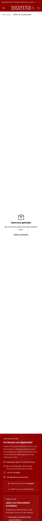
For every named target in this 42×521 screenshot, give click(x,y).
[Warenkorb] (38, 8)
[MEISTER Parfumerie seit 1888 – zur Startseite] (21, 8)
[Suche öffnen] (33, 8)
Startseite (6, 14)
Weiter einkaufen (21, 234)
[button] (38, 8)
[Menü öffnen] (3, 8)
